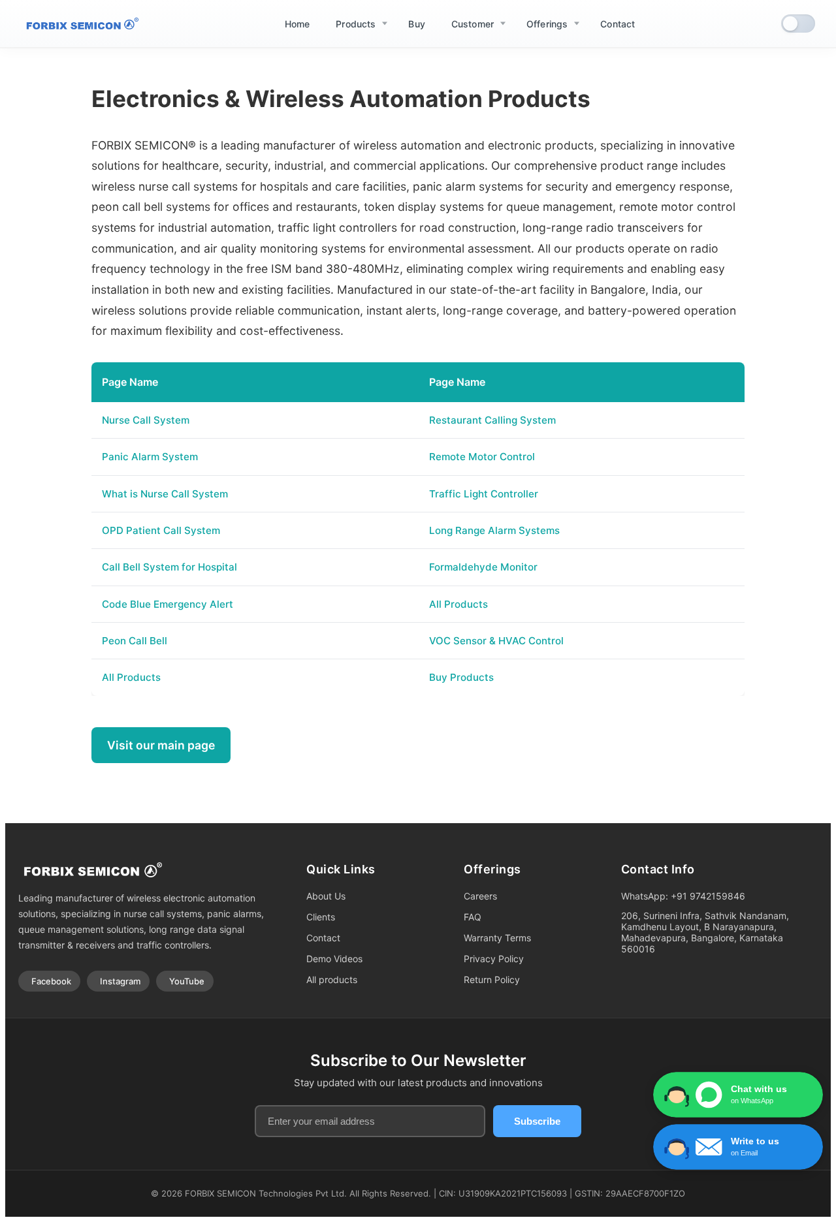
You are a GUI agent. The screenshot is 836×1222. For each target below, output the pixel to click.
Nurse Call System (145, 420)
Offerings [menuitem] (547, 23)
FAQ (472, 916)
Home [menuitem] (297, 23)
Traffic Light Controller (483, 494)
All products (331, 979)
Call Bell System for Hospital (169, 567)
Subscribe (537, 1121)
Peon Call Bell (134, 640)
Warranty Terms (497, 937)
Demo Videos (334, 958)
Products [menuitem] (356, 23)
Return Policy (492, 979)
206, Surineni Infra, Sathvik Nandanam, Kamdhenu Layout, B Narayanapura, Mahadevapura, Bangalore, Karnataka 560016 (705, 932)
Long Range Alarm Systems (494, 530)
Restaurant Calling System (492, 420)
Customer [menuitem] (472, 23)
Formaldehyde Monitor (483, 567)
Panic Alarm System (150, 456)
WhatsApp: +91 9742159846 (683, 895)
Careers (480, 895)
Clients (320, 916)
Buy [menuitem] (416, 23)
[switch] (798, 23)
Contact (323, 937)
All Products (458, 604)
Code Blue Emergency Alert (167, 604)
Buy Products (461, 677)
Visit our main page (161, 745)
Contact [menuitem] (617, 23)
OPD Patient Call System (161, 530)
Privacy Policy (494, 958)
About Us (326, 895)
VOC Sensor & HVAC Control (496, 640)
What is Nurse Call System (165, 494)
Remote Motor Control (482, 456)
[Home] (79, 24)
